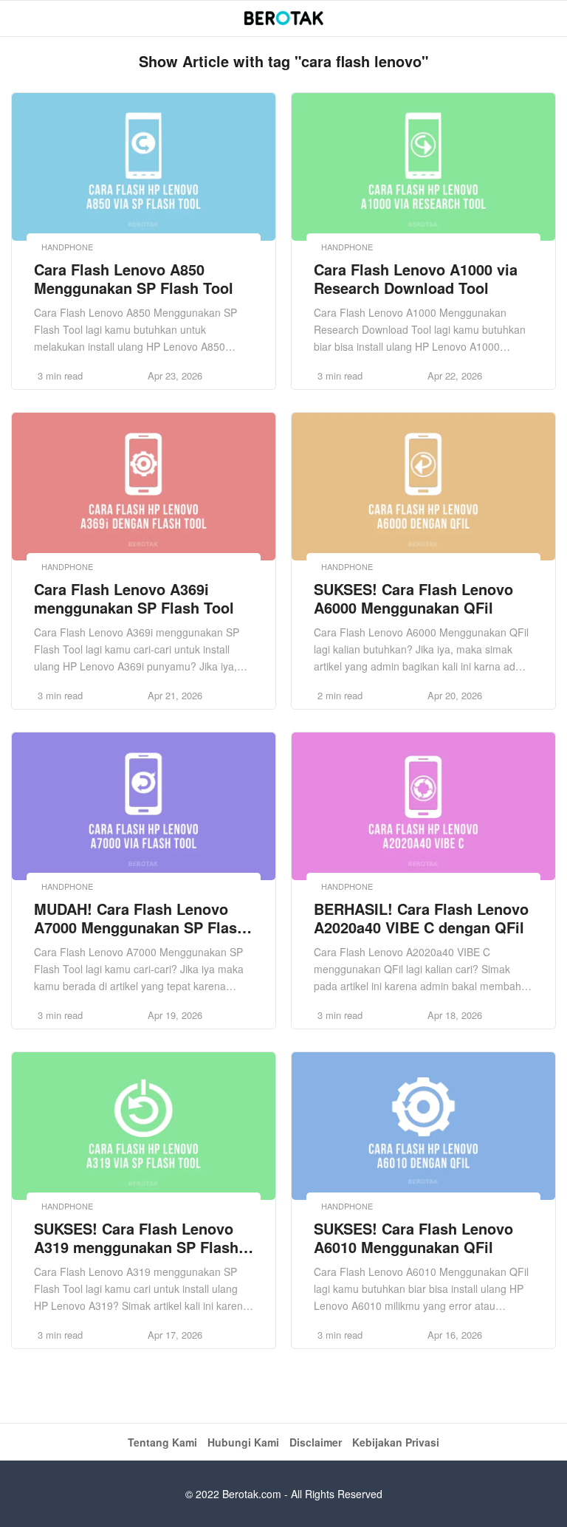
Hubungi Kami (243, 1442)
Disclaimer (315, 1442)
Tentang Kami (162, 1442)
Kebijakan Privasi (395, 1442)
